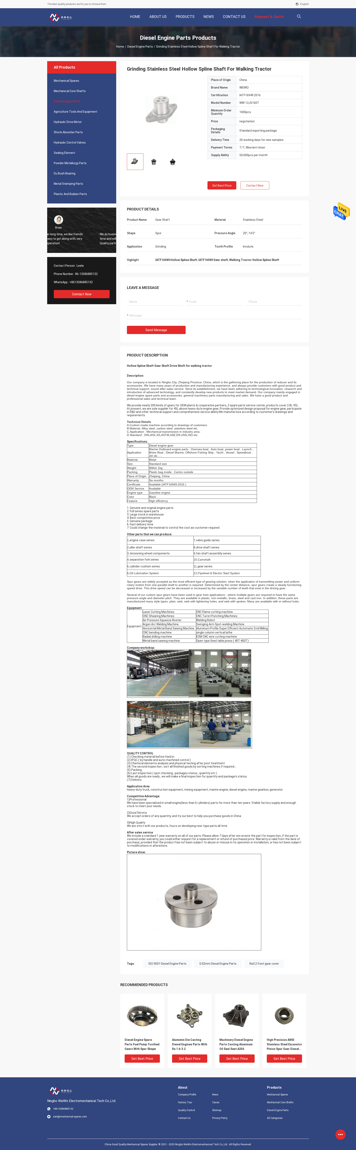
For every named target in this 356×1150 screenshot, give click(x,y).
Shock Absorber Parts (68, 132)
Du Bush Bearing (64, 173)
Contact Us (184, 1118)
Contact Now (81, 294)
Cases (215, 1102)
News (215, 1094)
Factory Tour (185, 1102)
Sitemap (216, 1110)
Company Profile (187, 1094)
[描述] (299, 16)
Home (120, 46)
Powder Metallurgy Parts (70, 163)
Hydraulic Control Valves (70, 142)
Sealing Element (64, 152)
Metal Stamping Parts (68, 183)
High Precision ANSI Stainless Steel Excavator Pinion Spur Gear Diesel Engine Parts (284, 1044)
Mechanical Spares (66, 80)
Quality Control (186, 1110)
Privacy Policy (219, 1118)
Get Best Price (222, 185)
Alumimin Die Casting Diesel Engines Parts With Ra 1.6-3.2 (189, 1044)
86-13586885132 (86, 274)
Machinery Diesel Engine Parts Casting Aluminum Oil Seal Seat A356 (236, 1044)
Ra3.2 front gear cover (264, 963)
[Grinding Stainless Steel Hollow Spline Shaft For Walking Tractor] (142, 1015)
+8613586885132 (81, 282)
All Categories (275, 1118)
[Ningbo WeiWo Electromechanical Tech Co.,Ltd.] (60, 17)
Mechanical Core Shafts (70, 91)
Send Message (156, 330)
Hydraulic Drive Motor (68, 122)
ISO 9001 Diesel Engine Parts (167, 963)
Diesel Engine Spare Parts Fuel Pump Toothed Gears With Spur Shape (142, 1044)
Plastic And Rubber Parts (70, 194)
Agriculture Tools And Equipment (75, 111)
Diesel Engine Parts (140, 46)
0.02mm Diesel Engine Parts (218, 963)
